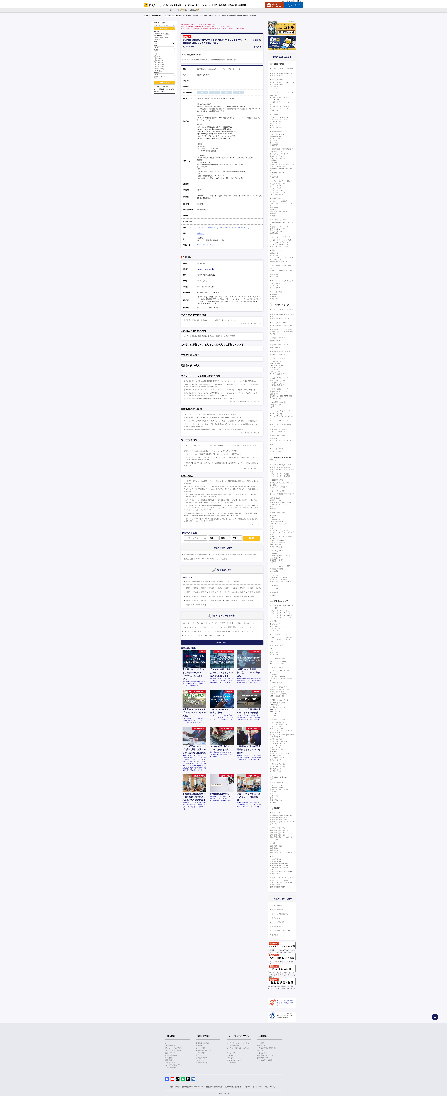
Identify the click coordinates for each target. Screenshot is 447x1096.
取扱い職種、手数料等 (233, 1087)
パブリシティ (262, 1053)
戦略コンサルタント (276, 341)
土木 (271, 175)
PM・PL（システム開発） (278, 661)
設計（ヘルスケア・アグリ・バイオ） (282, 852)
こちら (163, 91)
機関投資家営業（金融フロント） (280, 261)
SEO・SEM (273, 713)
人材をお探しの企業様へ (289, 1)
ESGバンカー (274, 89)
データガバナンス (275, 769)
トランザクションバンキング (279, 244)
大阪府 (228, 581)
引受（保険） (274, 207)
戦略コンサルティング (280, 338)
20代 (157, 37)
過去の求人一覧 (171, 1067)
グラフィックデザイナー (277, 785)
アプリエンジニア (275, 760)
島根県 (228, 596)
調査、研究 (273, 438)
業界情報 (168, 1060)
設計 (273, 843)
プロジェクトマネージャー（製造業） (282, 872)
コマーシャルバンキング (281, 237)
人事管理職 (273, 554)
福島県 (234, 588)
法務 (271, 573)
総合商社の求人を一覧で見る (250, 323)
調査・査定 (273, 209)
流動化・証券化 (275, 110)
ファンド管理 (274, 143)
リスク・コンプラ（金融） (281, 181)
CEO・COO (274, 588)
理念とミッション (263, 1045)
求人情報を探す (156, 15)
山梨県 (188, 592)
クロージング (220, 635)
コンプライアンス (275, 575)
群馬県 (258, 588)
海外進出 (275, 592)
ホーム (167, 1043)
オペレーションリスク (277, 190)
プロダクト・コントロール (278, 504)
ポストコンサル (207, 245)
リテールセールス (275, 259)
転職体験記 (169, 1058)
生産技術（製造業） (276, 861)
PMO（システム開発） (277, 663)
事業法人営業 (274, 255)
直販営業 (273, 214)
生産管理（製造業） (276, 859)
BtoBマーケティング (276, 522)
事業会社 (200, 233)
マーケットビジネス (279, 220)
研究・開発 (276, 813)
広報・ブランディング (277, 800)
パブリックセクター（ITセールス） (281, 617)
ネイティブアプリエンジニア (279, 741)
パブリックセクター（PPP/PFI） (280, 76)
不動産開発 (273, 162)
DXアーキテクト (275, 628)
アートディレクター (276, 787)
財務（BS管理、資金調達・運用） (280, 502)
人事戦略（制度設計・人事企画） (280, 556)
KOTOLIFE (231, 1055)
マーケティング (275, 519)
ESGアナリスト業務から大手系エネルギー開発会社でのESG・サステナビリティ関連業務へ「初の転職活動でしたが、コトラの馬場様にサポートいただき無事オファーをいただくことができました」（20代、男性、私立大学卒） (221, 489)
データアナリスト (275, 771)
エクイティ (237, 631)
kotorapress (231, 1058)
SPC (228, 631)
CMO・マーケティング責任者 (279, 524)
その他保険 (273, 216)
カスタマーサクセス (276, 683)
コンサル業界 (201, 1048)
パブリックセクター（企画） (282, 465)
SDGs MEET (231, 1063)
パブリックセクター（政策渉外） (280, 474)
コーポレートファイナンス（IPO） (281, 106)
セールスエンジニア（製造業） (280, 880)
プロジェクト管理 (278, 658)
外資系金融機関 (202, 555)
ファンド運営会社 (249, 555)
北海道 (188, 588)
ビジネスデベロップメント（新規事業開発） (233, 227)
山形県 (227, 588)
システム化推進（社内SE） (278, 692)
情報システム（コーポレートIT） (280, 690)
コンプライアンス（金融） (278, 192)
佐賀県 (219, 600)
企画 (271, 526)
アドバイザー (188, 631)
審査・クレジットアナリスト (279, 246)
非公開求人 (166, 34)
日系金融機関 (189, 555)
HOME (146, 15)
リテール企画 (274, 277)
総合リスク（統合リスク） (278, 184)
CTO (271, 648)
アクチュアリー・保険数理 (278, 201)
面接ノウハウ (170, 1053)
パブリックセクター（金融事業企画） (282, 73)
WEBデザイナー (275, 709)
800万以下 (159, 56)
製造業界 (199, 1055)
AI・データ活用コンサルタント (280, 374)
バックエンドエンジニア (277, 728)
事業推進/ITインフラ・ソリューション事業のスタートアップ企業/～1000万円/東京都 (213, 417)
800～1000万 (159, 58)
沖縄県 (197, 605)
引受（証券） (274, 274)
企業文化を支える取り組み (267, 1048)
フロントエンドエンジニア (278, 726)
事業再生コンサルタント (277, 354)
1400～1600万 (160, 64)
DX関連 (274, 621)
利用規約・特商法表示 (214, 1087)
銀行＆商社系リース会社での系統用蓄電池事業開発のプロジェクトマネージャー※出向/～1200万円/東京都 (220, 381)
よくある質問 (170, 1063)
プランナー (273, 792)
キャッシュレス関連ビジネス (282, 281)
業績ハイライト (263, 1050)
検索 (251, 538)
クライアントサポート (277, 540)
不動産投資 (232, 627)
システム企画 (274, 654)
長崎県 (227, 600)
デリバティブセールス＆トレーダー (281, 229)
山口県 (252, 596)
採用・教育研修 (275, 558)
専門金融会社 (235, 555)
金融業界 (199, 1045)
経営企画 (273, 515)
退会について (270, 1087)
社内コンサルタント (276, 652)
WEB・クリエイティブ (280, 700)
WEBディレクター (276, 711)
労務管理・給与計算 (276, 560)
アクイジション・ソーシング (279, 154)
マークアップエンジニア (277, 703)
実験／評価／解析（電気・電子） (280, 831)
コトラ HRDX (232, 1053)
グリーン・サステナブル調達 (279, 867)
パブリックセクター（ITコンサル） (281, 319)
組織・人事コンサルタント (278, 381)
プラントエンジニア (276, 869)
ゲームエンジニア (275, 756)
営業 (271, 794)
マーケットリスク (275, 188)
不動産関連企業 (189, 559)
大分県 (242, 600)
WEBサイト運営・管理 (277, 696)
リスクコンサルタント (277, 414)
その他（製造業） (275, 874)
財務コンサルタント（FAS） (279, 392)
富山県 (211, 592)
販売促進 (273, 802)
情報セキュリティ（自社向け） (280, 577)
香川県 (195, 600)
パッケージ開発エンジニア (278, 722)
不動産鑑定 (273, 160)
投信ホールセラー (275, 136)
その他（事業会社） (276, 547)
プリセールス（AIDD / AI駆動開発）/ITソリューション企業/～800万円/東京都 (210, 451)
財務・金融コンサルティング (282, 389)
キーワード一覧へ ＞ (222, 642)
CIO (271, 650)
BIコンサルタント (275, 367)
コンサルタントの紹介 (173, 1050)
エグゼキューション (207, 627)
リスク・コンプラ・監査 (281, 566)
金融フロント (277, 250)
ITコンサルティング (279, 358)
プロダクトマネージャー (277, 542)
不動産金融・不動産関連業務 (282, 149)
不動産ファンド (275, 125)
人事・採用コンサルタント (278, 383)
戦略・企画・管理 (278, 512)
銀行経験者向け (201, 1063)
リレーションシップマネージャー (280, 242)
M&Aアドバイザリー (276, 405)
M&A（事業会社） (275, 545)
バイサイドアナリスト (277, 139)
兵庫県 (258, 592)
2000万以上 (159, 71)
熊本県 (234, 600)
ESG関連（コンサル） (280, 323)
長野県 (203, 592)
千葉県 (213, 581)
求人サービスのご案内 (173, 1048)
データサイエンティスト (277, 767)
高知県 (211, 600)
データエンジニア (275, 745)
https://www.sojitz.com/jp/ (205, 269)
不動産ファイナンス (276, 152)
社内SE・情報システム (280, 687)
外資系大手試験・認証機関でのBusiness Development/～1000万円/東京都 (209, 399)
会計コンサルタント (276, 394)
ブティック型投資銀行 (219, 555)
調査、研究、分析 (278, 435)
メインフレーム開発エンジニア (280, 724)
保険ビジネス (277, 198)
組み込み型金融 (275, 288)
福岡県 (236, 581)
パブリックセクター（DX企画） (280, 611)
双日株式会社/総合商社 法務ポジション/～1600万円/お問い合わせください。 (210, 320)
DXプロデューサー (276, 624)
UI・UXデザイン (275, 715)
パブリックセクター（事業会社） (280, 467)
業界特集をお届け (202, 1043)
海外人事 (273, 562)
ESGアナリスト (275, 87)
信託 (271, 268)
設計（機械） (274, 848)
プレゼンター (274, 141)
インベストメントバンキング (282, 93)
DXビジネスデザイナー (277, 626)
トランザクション (189, 635)
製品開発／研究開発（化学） (279, 820)
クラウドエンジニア (276, 739)
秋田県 (219, 588)
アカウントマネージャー (277, 676)
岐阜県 (234, 592)
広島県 (244, 596)
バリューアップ (211, 623)
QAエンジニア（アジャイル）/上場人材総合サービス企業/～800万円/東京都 (209, 414)
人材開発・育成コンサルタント (280, 385)
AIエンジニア (274, 630)
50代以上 (158, 39)
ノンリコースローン (206, 635)
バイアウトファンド (226, 623)
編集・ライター (275, 796)
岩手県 (203, 588)
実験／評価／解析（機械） (278, 833)
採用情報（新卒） (263, 1058)
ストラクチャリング (190, 627)
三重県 (250, 592)
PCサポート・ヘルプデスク (278, 694)
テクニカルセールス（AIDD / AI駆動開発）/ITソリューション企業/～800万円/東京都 (212, 454)
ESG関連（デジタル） (280, 634)
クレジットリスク (275, 186)
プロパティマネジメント (277, 158)
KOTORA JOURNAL (234, 1060)
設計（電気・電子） (276, 846)
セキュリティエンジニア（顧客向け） (282, 754)
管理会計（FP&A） (276, 500)
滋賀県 (195, 596)
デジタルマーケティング (277, 707)
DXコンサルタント (276, 372)
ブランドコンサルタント (277, 431)
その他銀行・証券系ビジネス (282, 265)
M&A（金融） (274, 96)
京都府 (188, 596)
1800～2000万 (160, 69)
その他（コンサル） (279, 449)
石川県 (219, 592)
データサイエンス (278, 764)
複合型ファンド (275, 123)
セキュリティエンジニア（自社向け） (282, 581)
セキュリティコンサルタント (279, 420)
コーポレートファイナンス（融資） (281, 240)
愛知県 (220, 581)
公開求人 (158, 34)
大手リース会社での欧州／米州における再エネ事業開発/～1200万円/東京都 (209, 336)
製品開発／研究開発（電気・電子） (281, 815)
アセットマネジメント (277, 156)
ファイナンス (248, 631)
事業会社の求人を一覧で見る (250, 433)
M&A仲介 (273, 407)
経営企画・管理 (277, 645)
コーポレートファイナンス (193, 623)
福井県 (227, 592)
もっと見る (255, 524)
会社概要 (260, 1043)
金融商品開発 (274, 233)
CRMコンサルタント (276, 365)
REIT (197, 631)
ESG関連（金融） (278, 80)
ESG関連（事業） (278, 480)
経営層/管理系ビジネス (204, 1050)
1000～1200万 (160, 60)
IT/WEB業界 (200, 1053)
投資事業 (275, 114)
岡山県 (236, 596)
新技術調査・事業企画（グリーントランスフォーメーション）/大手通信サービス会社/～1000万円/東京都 (219, 390)
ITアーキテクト (275, 370)
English (300, 1)
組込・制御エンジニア (277, 758)
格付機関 (273, 297)
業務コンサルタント (276, 347)
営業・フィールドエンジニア (282, 878)
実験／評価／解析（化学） (278, 835)
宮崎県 (250, 600)
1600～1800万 (160, 66)
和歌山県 (212, 596)
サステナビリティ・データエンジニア (282, 637)
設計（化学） (274, 850)
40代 (167, 37)
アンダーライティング (246, 627)
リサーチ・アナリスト (277, 231)
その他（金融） (277, 292)
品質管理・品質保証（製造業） (280, 865)
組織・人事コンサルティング (282, 378)
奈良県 (203, 596)
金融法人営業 (274, 253)
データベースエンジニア (277, 743)
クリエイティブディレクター (279, 789)
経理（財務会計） (275, 498)
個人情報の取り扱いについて (192, 1087)
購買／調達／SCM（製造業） (279, 863)
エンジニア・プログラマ (281, 719)
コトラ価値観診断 (233, 1045)
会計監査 (273, 508)
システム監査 (274, 571)
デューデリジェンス (208, 631)
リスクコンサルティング (281, 411)
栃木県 (250, 588)
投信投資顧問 (277, 132)
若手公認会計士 (201, 1058)
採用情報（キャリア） (265, 1055)
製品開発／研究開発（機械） (279, 817)
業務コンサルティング (280, 345)
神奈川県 (196, 581)
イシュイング (274, 285)
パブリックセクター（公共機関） (280, 476)
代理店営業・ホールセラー (278, 211)
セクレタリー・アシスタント (279, 530)
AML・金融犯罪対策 (276, 194)
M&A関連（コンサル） (280, 402)
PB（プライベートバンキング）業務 (281, 257)
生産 (273, 856)
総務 (271, 528)
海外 (204, 605)
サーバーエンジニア (276, 751)
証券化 (238, 623)
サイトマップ (257, 1087)
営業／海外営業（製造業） (278, 887)
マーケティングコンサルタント (280, 429)
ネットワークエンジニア (277, 749)
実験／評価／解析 (278, 828)
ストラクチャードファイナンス (280, 108)
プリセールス (274, 674)
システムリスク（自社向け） (279, 579)
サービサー (273, 294)
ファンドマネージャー (277, 134)
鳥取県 (220, 596)
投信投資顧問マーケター (277, 145)
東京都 (188, 581)
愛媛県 (203, 600)
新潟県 (195, 592)
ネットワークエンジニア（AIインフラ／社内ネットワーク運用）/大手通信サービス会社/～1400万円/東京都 (220, 421)
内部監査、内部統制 (276, 569)
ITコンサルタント (275, 361)
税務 (271, 506)
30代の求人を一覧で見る (251, 468)
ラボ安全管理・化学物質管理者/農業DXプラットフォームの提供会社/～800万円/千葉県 (213, 429)
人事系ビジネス (277, 551)
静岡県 (242, 592)
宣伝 (271, 798)
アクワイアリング (275, 283)
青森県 (195, 588)
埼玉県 (205, 581)
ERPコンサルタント (276, 363)
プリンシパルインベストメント (280, 117)
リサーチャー (274, 445)
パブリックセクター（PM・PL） (280, 613)
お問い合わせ (174, 1087)
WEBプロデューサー (276, 705)
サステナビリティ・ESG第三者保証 (281, 330)
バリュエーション (249, 623)
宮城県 (211, 588)
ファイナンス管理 (278, 491)
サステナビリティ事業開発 (173, 15)
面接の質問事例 (171, 1055)
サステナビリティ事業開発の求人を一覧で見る (244, 402)
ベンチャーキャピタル (277, 127)
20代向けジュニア (202, 1060)
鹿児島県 (189, 605)
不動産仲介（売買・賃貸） (278, 173)
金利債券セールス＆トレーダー (280, 227)
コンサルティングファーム (208, 559)
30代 (162, 37)
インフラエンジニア (276, 747)
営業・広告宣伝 (277, 782)
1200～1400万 (160, 62)
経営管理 (275, 585)
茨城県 (242, 588)
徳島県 (188, 600)
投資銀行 (221, 631)
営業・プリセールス (279, 667)
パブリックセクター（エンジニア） (281, 615)
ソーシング (221, 627)
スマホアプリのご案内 (173, 1065)
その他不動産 (274, 177)
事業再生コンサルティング (281, 352)
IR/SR (272, 517)
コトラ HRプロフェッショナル (238, 1043)
